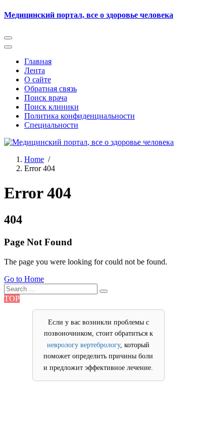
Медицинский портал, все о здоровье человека (88, 15)
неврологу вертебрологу (83, 345)
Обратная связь (50, 88)
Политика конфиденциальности (79, 116)
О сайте (37, 79)
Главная (38, 61)
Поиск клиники (51, 106)
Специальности (51, 125)
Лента (34, 70)
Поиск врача (45, 97)
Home (34, 159)
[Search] (104, 291)
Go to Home (24, 279)
